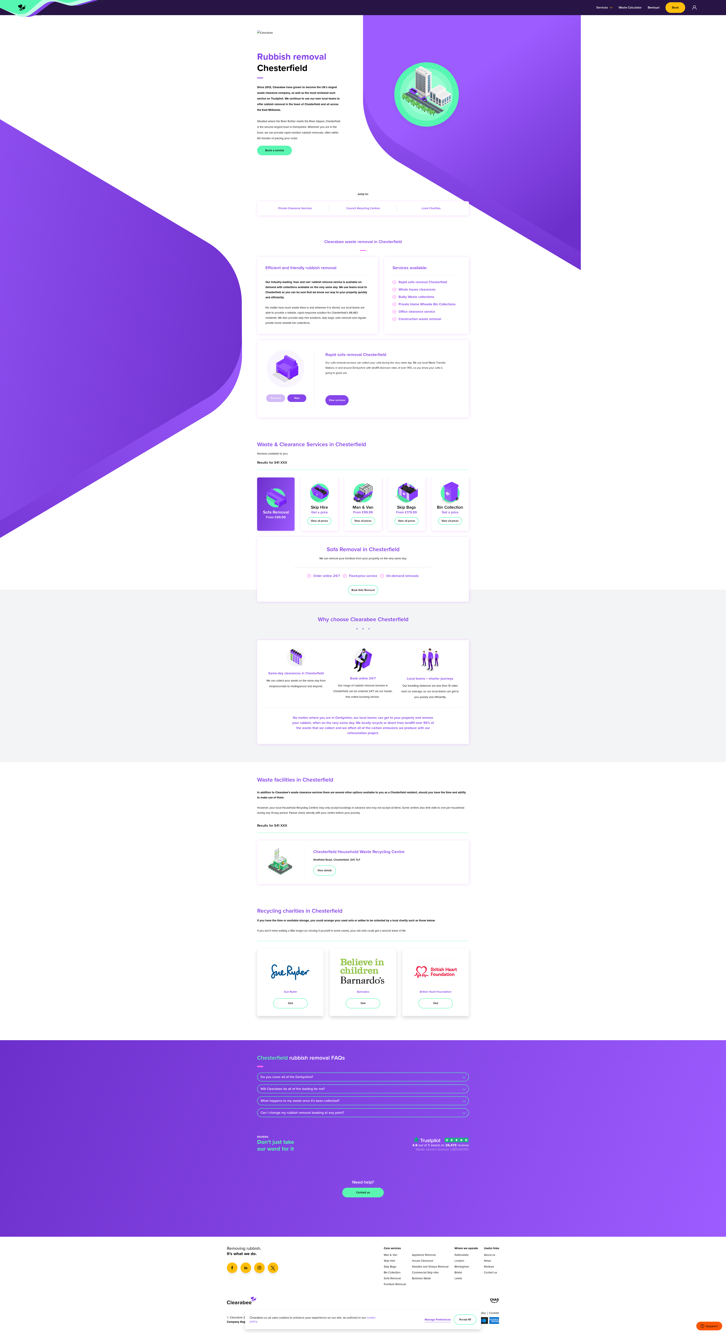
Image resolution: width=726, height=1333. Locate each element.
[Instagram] (259, 1267)
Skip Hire (389, 1260)
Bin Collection (392, 1272)
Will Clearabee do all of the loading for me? (293, 1089)
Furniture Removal (395, 1284)
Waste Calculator (630, 7)
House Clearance (422, 1260)
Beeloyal (653, 7)
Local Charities (431, 208)
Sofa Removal (392, 1278)
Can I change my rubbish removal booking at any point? (302, 1113)
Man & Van (390, 1255)
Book (675, 7)
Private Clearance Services (295, 208)
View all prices (319, 520)
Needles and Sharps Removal (430, 1266)
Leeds (458, 1278)
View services (337, 400)
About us (489, 1255)
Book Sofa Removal (363, 590)
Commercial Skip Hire (425, 1272)
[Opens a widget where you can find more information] (709, 1326)
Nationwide (461, 1255)
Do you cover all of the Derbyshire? (287, 1077)
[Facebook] (232, 1267)
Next (296, 398)
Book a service (274, 150)
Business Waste (421, 1278)
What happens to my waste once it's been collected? (300, 1101)
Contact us (363, 1192)
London (459, 1260)
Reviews (489, 1266)
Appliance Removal (424, 1255)
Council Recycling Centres (363, 208)
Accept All (465, 1319)
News (487, 1260)
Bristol (458, 1272)
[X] (273, 1267)
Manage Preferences (438, 1319)
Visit (290, 1003)
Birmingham (462, 1266)
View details (324, 870)
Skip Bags (390, 1266)
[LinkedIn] (245, 1267)
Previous (276, 398)
